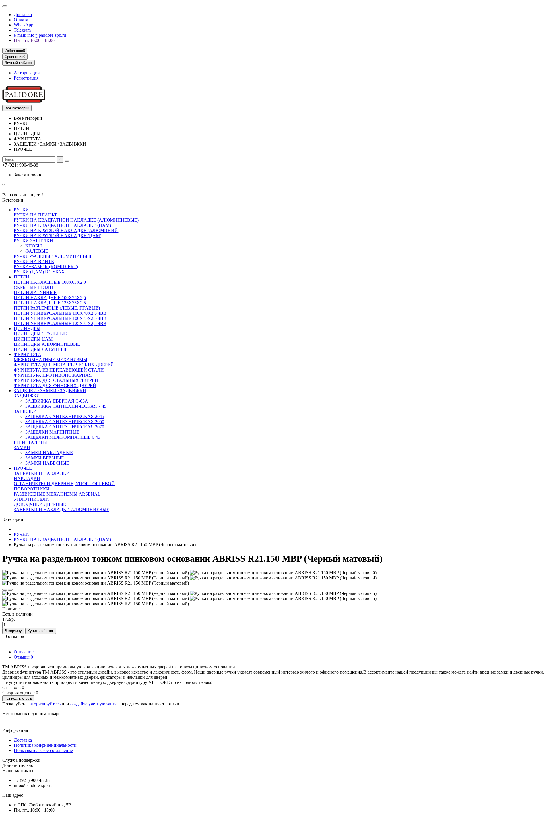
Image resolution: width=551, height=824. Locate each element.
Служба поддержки (21, 760)
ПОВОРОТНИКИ (32, 488)
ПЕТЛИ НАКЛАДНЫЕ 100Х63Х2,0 (50, 282)
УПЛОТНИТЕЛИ (31, 499)
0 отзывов (14, 636)
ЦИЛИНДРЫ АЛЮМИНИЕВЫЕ (47, 344)
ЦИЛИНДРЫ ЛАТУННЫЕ (41, 349)
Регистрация (26, 78)
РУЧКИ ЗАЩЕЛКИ (33, 240)
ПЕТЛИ (21, 276)
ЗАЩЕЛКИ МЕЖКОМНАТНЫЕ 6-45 (62, 437)
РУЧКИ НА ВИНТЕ (34, 261)
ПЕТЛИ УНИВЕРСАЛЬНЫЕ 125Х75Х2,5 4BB (60, 323)
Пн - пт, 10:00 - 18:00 (34, 40)
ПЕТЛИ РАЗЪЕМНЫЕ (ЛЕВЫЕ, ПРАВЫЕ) (57, 307)
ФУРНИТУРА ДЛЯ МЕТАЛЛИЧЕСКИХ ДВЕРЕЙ (64, 364)
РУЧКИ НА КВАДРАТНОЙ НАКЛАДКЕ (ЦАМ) (62, 225)
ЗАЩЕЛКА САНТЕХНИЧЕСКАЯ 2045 (64, 416)
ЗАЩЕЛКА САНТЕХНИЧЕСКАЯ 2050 (64, 421)
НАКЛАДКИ (27, 478)
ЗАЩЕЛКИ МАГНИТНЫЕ (52, 432)
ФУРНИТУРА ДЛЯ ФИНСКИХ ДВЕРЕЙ (55, 385)
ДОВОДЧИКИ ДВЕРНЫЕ (40, 504)
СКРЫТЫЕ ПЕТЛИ (33, 287)
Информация (15, 730)
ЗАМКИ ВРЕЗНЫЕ (44, 457)
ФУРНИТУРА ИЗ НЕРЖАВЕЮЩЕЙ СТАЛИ (59, 369)
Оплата (21, 19)
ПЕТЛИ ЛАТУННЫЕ (35, 292)
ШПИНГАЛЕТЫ (30, 442)
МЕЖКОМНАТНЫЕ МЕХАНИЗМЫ (50, 359)
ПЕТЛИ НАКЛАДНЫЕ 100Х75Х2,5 (50, 297)
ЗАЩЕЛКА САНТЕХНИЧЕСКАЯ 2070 (64, 426)
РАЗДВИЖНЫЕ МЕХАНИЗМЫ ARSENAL (57, 494)
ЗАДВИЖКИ (27, 395)
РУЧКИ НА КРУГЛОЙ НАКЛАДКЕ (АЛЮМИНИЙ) (66, 230)
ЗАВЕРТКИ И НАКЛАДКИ (42, 473)
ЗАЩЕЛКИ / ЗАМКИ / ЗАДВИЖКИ (50, 390)
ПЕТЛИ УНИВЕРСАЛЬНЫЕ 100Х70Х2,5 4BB (60, 313)
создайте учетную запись (94, 703)
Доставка (23, 14)
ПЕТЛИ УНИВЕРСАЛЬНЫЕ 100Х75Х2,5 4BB (60, 318)
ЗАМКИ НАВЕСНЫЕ (47, 463)
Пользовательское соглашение (43, 750)
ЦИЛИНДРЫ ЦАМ (33, 338)
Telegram (22, 30)
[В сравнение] (10, 590)
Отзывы (23, 657)
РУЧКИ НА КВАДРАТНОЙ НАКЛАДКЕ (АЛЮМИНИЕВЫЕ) (76, 220)
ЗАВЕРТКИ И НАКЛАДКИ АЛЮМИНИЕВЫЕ (61, 509)
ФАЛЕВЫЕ (36, 251)
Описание (24, 651)
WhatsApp (23, 24)
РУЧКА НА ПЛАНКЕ (36, 214)
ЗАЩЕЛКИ (25, 411)
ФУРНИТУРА (27, 354)
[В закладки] (4, 590)
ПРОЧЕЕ (23, 468)
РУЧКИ (21, 209)
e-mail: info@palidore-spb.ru (40, 35)
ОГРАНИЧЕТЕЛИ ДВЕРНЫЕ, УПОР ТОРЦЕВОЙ (64, 483)
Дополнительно (17, 765)
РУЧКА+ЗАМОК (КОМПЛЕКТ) (46, 266)
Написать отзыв (18, 698)
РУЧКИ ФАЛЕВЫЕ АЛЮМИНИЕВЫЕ (53, 256)
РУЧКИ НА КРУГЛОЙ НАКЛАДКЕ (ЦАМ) (57, 235)
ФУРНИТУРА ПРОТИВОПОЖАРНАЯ (53, 375)
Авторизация (27, 72)
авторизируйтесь (44, 703)
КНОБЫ (33, 245)
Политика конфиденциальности (45, 745)
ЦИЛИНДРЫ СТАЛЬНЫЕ (40, 333)
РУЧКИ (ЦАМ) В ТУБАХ (39, 271)
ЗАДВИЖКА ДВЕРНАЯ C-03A (56, 401)
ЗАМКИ (22, 447)
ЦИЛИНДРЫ (27, 328)
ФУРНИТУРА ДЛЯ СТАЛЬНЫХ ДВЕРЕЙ (56, 380)
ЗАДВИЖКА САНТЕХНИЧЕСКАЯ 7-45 (65, 406)
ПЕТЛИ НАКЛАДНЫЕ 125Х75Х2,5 (50, 302)
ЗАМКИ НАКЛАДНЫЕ (49, 452)
